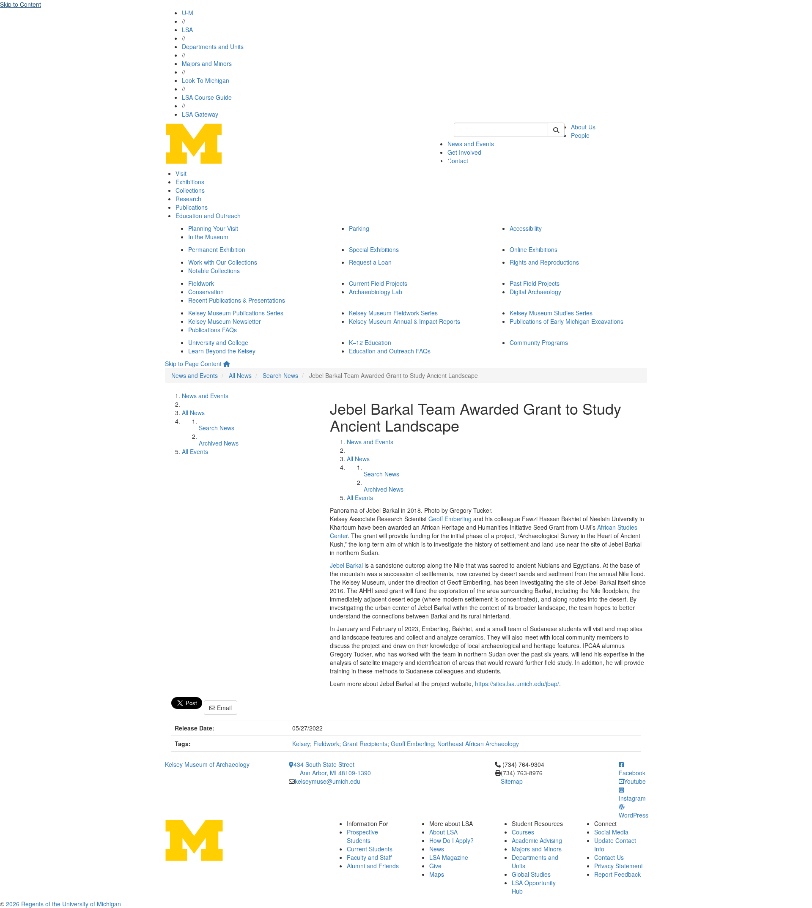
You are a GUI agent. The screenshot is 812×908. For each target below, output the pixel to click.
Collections (190, 190)
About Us (583, 127)
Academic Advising (537, 840)
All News (240, 375)
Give (435, 866)
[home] (226, 363)
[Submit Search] (556, 130)
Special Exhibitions (374, 249)
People (580, 135)
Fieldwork (201, 283)
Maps (436, 874)
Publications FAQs (212, 329)
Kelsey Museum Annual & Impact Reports (404, 321)
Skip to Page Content (193, 363)
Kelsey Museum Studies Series (551, 313)
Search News (280, 375)
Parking (359, 228)
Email (223, 707)
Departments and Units (213, 46)
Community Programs (539, 342)
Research (188, 198)
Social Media (611, 832)
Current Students (369, 849)
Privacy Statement (618, 866)
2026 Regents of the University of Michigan (63, 904)
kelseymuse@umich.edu (327, 781)
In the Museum (208, 236)
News (436, 849)
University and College (218, 342)
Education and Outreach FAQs (390, 351)
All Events (195, 451)
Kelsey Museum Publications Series (235, 313)
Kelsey (301, 743)
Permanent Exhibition (216, 249)
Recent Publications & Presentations (236, 300)
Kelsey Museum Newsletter (224, 321)
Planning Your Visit (213, 228)
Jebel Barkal (346, 565)
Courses (523, 832)
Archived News (219, 443)
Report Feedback (617, 874)
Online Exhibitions (533, 249)
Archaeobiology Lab (375, 291)
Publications (192, 207)
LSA (187, 29)
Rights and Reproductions (544, 262)
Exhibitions (190, 182)
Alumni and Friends (373, 866)
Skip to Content (20, 4)
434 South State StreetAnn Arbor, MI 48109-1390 (332, 768)
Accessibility (526, 228)
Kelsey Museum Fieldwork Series (393, 313)
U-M (187, 12)
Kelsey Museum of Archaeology (207, 764)
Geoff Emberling (450, 518)
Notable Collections (214, 270)
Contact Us (609, 857)
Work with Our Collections (222, 262)
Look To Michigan (205, 80)
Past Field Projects (535, 283)
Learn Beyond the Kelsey (221, 351)
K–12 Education (370, 342)
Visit (181, 173)
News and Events (470, 143)
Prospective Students (362, 836)
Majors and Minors (207, 63)
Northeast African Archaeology (478, 743)
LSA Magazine (448, 857)
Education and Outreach (208, 215)
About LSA (443, 832)
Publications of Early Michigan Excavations (566, 321)
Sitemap (512, 781)
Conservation (206, 291)
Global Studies (531, 874)
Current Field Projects (378, 283)
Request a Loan (370, 262)
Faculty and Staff (369, 857)
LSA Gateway (200, 114)
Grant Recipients (365, 743)
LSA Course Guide (207, 97)
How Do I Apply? (451, 840)
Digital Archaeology (535, 291)
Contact (457, 160)
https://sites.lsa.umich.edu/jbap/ (517, 683)
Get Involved (464, 152)
